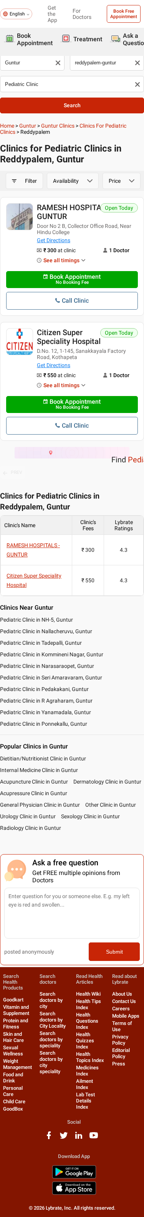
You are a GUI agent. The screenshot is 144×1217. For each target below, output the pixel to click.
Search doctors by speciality (51, 1039)
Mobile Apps (125, 1016)
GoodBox (13, 1109)
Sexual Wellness (13, 1051)
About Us (122, 994)
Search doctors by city (51, 1000)
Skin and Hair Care (13, 1037)
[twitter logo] (63, 1138)
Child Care (14, 1101)
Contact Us (124, 1001)
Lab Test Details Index (85, 1101)
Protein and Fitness (15, 1024)
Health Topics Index (90, 1057)
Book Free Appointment (123, 13)
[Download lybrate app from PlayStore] (74, 1177)
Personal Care (13, 1091)
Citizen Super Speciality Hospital (69, 337)
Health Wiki (88, 994)
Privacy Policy (120, 1040)
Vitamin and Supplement (16, 1010)
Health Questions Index (87, 1021)
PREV (16, 472)
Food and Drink (13, 1078)
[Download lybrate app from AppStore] (74, 1193)
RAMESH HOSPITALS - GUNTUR (76, 212)
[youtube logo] (93, 1138)
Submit (114, 952)
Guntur (27, 126)
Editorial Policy (121, 1053)
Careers (121, 1008)
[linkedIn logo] (78, 1138)
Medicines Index (87, 1071)
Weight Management (17, 1064)
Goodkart (13, 1000)
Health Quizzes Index (85, 1041)
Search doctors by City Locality (53, 1020)
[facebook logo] (48, 1138)
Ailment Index (84, 1084)
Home (7, 126)
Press (118, 1064)
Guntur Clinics (57, 126)
